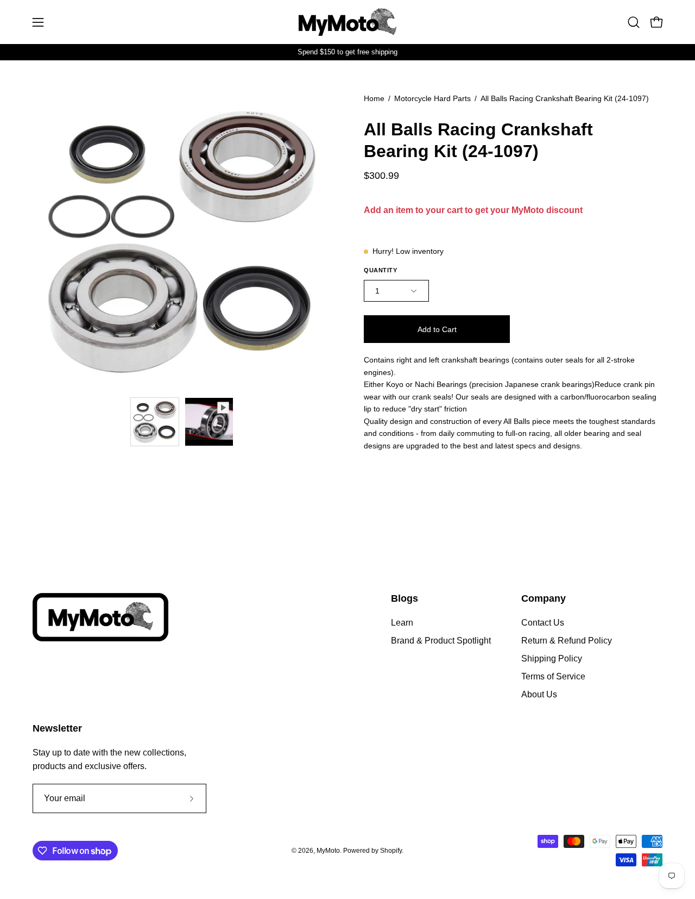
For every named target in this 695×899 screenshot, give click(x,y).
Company (543, 598)
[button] (633, 22)
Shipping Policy (551, 658)
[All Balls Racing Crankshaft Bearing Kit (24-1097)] (154, 421)
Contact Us (542, 622)
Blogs (404, 598)
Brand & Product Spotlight (441, 640)
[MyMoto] (347, 22)
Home (374, 98)
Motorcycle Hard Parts (432, 98)
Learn (402, 622)
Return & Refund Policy (566, 640)
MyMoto (328, 850)
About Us (539, 694)
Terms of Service (553, 676)
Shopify (391, 850)
